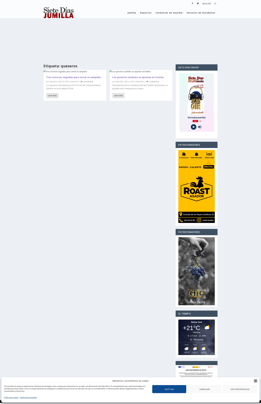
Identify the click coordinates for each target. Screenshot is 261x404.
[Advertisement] (130, 38)
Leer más (52, 95)
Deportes (146, 13)
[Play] (193, 127)
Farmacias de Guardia (169, 13)
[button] (255, 381)
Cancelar (205, 389)
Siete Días (53, 81)
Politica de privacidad (28, 397)
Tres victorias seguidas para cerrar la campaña (73, 77)
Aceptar (169, 389)
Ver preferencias (240, 389)
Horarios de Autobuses (201, 13)
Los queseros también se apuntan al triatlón (138, 77)
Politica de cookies (11, 397)
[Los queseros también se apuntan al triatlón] (141, 71)
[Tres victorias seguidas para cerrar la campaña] (75, 71)
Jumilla (132, 13)
